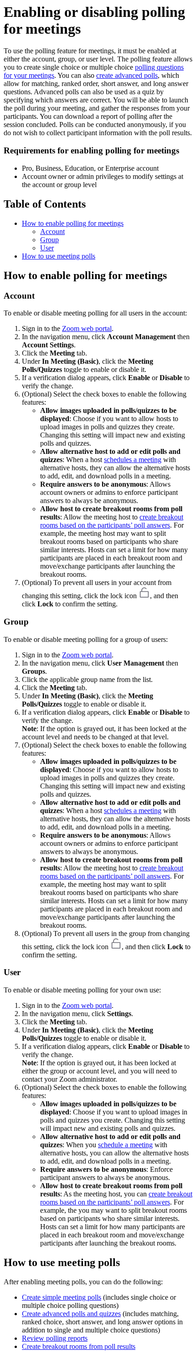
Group (49, 240)
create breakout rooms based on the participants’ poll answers (111, 521)
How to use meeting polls (58, 256)
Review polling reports (55, 1338)
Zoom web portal (87, 328)
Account (52, 231)
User (47, 248)
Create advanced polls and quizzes (71, 1313)
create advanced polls (127, 75)
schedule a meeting (125, 1145)
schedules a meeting (132, 459)
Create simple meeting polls (61, 1297)
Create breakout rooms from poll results (78, 1346)
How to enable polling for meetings (73, 223)
